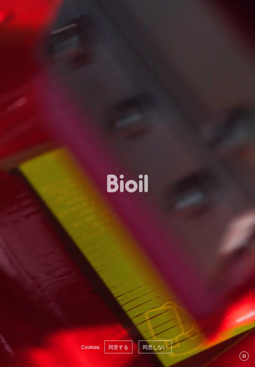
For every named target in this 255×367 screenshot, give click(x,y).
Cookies (90, 347)
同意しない (155, 347)
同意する (118, 347)
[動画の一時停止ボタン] (244, 356)
